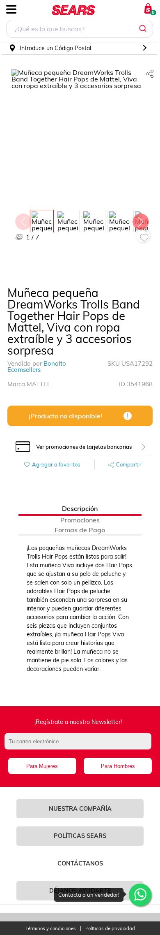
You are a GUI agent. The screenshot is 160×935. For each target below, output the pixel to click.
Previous (23, 219)
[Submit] (144, 28)
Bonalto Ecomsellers (36, 367)
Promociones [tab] (80, 520)
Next (140, 219)
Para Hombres (118, 766)
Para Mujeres (42, 766)
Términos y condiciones (50, 928)
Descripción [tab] (80, 508)
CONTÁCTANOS (80, 863)
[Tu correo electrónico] (80, 745)
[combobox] (79, 30)
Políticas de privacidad (110, 928)
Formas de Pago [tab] (80, 530)
